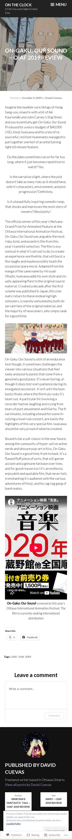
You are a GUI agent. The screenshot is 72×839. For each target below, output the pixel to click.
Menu (60, 4)
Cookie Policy (13, 823)
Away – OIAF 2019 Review (53, 799)
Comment (54, 715)
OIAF (14, 656)
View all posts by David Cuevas (28, 785)
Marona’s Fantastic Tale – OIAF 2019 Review (18, 801)
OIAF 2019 (24, 656)
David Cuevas (53, 97)
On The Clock (18, 5)
